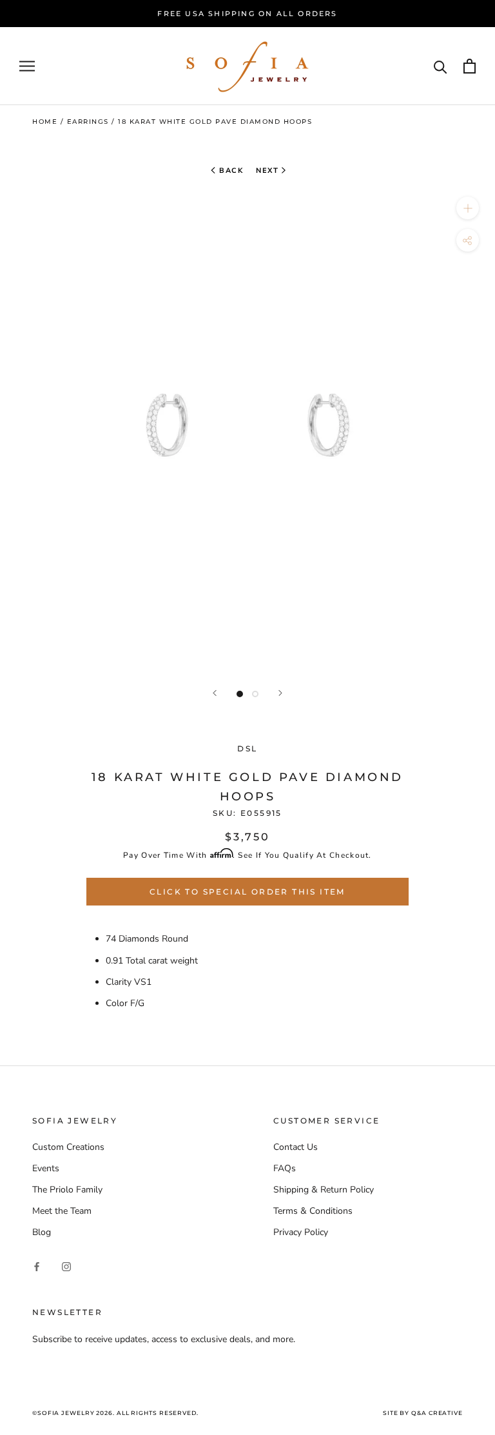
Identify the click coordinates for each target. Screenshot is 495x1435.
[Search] (440, 66)
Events (45, 1168)
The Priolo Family (67, 1189)
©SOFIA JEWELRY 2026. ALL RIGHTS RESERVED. (115, 1412)
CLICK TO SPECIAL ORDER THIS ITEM (247, 891)
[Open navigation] (27, 66)
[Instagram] (66, 1266)
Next (267, 170)
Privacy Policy (300, 1232)
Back (230, 170)
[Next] (280, 693)
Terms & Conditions (313, 1211)
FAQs (284, 1168)
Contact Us (295, 1147)
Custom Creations (68, 1147)
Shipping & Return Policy (323, 1189)
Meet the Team (62, 1211)
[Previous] (215, 693)
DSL (247, 748)
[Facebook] (36, 1266)
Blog (41, 1232)
